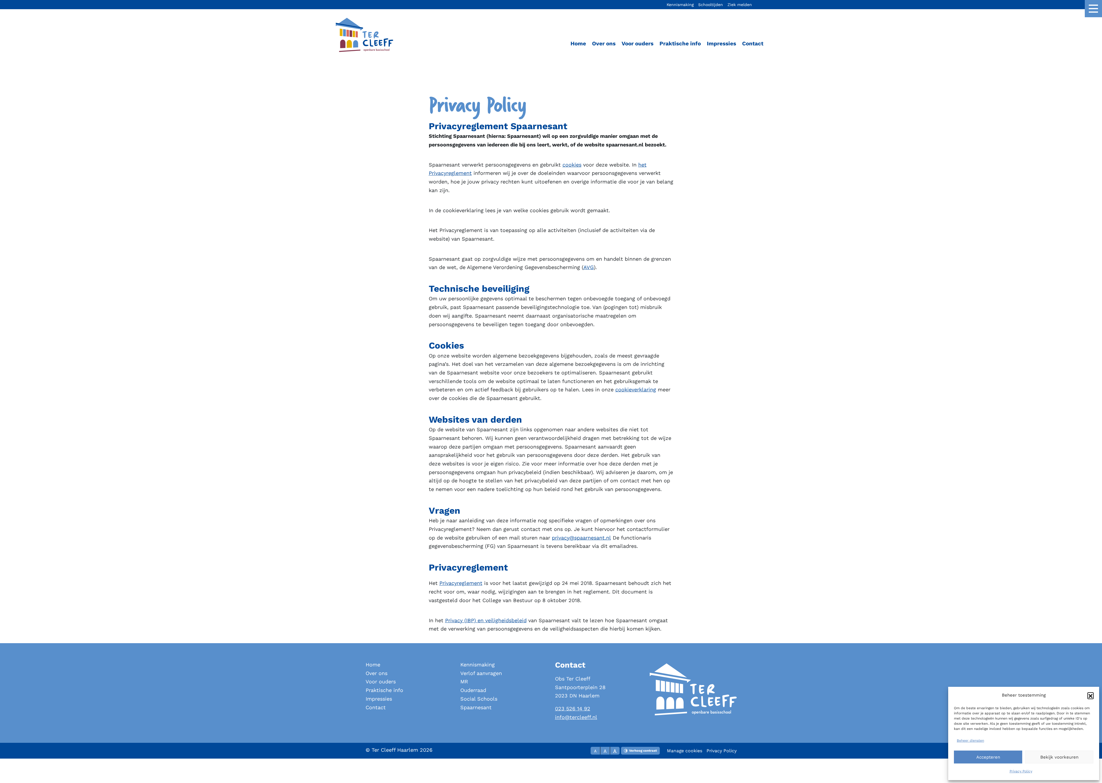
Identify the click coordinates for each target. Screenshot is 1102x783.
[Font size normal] (595, 751)
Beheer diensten (970, 740)
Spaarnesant (476, 707)
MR (464, 681)
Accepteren (988, 757)
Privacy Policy (1021, 771)
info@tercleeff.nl (576, 717)
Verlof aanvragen (481, 673)
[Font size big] (605, 751)
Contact (752, 43)
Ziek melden (739, 4)
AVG (588, 267)
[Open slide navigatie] (1093, 8)
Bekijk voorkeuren (1059, 757)
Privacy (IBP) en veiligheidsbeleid (486, 620)
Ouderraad (473, 690)
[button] (1090, 695)
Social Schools (478, 699)
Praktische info (680, 43)
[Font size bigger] (615, 751)
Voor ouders (637, 43)
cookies (571, 165)
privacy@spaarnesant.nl (581, 538)
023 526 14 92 (572, 708)
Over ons (604, 43)
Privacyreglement (460, 583)
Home (578, 43)
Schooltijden (710, 4)
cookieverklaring (635, 389)
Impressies (721, 43)
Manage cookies (684, 750)
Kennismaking (680, 4)
